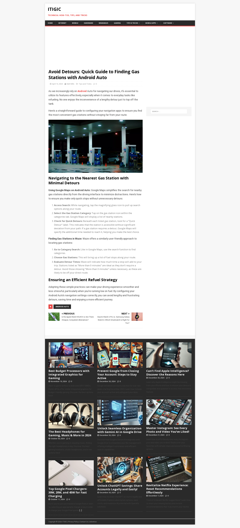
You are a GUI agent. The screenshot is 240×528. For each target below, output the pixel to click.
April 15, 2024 (57, 84)
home (50, 23)
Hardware (88, 23)
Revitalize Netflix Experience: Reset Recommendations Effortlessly (167, 488)
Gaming (117, 23)
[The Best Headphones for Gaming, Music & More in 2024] (71, 427)
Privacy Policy (73, 522)
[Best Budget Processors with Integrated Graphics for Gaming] (71, 366)
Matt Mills (70, 84)
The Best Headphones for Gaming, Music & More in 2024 (69, 433)
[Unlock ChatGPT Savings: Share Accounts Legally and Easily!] (120, 481)
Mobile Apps (150, 23)
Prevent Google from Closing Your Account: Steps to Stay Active (118, 374)
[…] (80, 510)
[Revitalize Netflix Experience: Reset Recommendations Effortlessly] (169, 480)
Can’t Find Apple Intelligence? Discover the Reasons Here (167, 372)
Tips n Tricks (132, 23)
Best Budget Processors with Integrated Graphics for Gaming (68, 374)
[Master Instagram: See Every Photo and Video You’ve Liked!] (169, 423)
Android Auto (62, 306)
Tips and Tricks (85, 84)
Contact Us (84, 522)
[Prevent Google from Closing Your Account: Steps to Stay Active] (120, 366)
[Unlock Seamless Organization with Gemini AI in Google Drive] (120, 424)
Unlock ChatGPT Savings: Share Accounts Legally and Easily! (119, 487)
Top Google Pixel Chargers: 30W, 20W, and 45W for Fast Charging (67, 492)
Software (167, 23)
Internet (62, 23)
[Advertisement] (120, 45)
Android (82, 91)
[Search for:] (168, 111)
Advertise (93, 522)
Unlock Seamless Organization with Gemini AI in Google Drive (119, 430)
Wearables (103, 23)
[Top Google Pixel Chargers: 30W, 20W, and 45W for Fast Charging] (71, 484)
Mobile (75, 23)
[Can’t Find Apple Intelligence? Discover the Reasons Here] (169, 366)
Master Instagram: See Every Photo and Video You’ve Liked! (167, 430)
